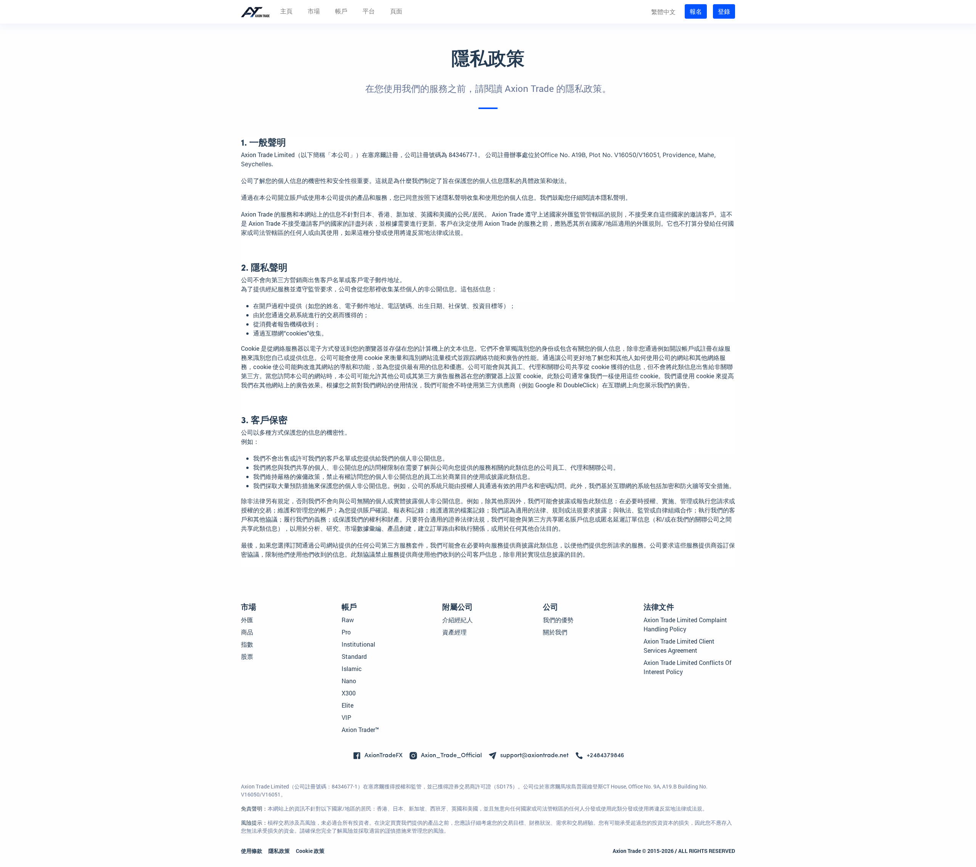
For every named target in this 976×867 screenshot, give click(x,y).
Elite (347, 705)
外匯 (247, 620)
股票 (247, 656)
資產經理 (454, 632)
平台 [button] (369, 12)
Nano (349, 681)
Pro (346, 632)
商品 (247, 632)
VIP (346, 717)
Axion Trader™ (360, 730)
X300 (349, 693)
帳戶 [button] (341, 12)
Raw (348, 620)
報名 (696, 11)
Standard (354, 656)
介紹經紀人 (457, 620)
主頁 (286, 12)
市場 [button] (314, 12)
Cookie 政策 (310, 850)
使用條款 (251, 850)
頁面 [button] (396, 12)
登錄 (724, 11)
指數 (247, 644)
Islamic (352, 669)
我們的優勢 (558, 620)
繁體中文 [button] (663, 12)
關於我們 (555, 632)
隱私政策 (279, 850)
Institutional (358, 644)
